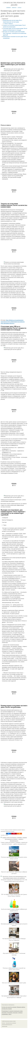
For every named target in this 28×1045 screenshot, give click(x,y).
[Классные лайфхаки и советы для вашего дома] (14, 981)
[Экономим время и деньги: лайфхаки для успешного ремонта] (14, 922)
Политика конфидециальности (7, 1024)
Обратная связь (4, 1026)
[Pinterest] (14, 833)
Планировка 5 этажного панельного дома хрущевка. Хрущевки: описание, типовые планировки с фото (12, 1012)
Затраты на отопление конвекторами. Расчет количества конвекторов (14, 26)
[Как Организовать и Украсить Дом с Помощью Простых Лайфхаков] (14, 937)
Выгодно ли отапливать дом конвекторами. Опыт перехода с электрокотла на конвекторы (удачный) (14, 33)
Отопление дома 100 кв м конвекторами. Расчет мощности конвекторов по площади (15, 29)
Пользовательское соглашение (11, 1022)
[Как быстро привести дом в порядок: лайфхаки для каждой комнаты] (14, 907)
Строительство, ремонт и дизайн (14, 3)
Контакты (3, 1022)
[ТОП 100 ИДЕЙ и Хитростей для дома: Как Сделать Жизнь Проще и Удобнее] (14, 893)
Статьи (19, 7)
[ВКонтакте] (8, 833)
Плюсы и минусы (8, 23)
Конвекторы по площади (17, 829)
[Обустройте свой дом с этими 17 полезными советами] (14, 951)
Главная (8, 7)
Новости (14, 7)
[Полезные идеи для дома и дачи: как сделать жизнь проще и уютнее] (14, 855)
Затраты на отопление (8, 829)
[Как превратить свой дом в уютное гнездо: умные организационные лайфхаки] (14, 994)
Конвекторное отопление (10, 831)
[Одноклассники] (19, 833)
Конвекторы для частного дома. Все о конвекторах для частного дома (12, 21)
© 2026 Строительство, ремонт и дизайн (9, 1021)
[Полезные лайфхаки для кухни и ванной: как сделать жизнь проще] (14, 966)
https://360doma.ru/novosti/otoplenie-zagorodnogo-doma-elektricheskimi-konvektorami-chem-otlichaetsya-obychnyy (13, 321)
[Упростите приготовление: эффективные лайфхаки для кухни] (14, 870)
